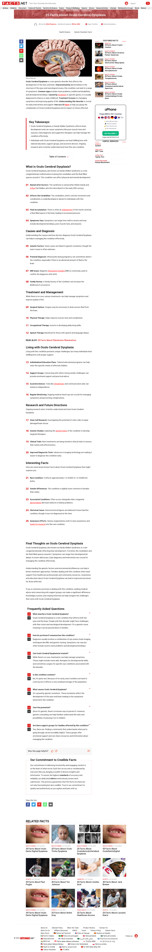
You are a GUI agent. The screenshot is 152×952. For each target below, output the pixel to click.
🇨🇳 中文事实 (64, 950)
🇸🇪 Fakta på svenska (108, 936)
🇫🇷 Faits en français (82, 933)
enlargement (67, 210)
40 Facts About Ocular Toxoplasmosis (113, 77)
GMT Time (99, 151)
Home (62, 10)
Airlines (5, 8)
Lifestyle (113, 8)
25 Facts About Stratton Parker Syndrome (114, 54)
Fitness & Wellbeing (73, 8)
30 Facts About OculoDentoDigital (111, 849)
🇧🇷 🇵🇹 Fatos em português (68, 936)
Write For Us (45, 930)
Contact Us (103, 928)
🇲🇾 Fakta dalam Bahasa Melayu (52, 944)
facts (67, 105)
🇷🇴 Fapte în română (48, 947)
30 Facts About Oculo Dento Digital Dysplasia (36, 849)
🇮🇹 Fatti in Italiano (47, 936)
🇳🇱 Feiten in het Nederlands (78, 944)
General (84, 8)
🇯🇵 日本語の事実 (89, 941)
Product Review (89, 928)
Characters (22, 8)
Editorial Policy (57, 928)
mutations (62, 95)
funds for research (37, 524)
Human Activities (102, 8)
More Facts (45, 933)
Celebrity (13, 8)
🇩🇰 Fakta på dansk (89, 936)
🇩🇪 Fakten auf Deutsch (62, 933)
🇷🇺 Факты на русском (68, 947)
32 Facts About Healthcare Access (86, 913)
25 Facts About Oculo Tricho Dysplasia (61, 849)
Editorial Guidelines (109, 24)
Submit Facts (110, 930)
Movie (137, 8)
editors (53, 778)
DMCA (74, 930)
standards (64, 775)
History (91, 8)
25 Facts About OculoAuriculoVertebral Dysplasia (88, 851)
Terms (83, 930)
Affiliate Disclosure (61, 930)
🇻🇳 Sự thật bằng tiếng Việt (91, 947)
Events (61, 8)
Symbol (98, 146)
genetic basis (61, 431)
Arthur (32, 188)
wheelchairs (59, 384)
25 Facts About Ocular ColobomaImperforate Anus (113, 96)
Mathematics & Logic (125, 8)
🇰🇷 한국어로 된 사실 (107, 941)
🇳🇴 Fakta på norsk (47, 939)
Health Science (86, 10)
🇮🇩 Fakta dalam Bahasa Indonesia (66, 941)
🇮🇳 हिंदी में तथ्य (45, 941)
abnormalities (35, 503)
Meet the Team (73, 928)
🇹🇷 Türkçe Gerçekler (48, 950)
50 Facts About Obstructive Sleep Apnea (114, 62)
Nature (143, 8)
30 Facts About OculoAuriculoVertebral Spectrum (114, 86)
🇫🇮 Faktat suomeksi (65, 939)
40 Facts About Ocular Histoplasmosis (113, 69)
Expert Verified (92, 24)
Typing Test (99, 157)
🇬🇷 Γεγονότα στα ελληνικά (107, 939)
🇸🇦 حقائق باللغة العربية (85, 939)
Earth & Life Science (50, 8)
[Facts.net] (14, 3)
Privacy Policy (96, 930)
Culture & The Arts (34, 8)
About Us (44, 928)
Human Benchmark (102, 162)
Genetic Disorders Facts (83, 32)
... (148, 8)
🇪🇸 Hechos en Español (102, 933)
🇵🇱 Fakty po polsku (100, 944)
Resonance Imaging (56, 271)
